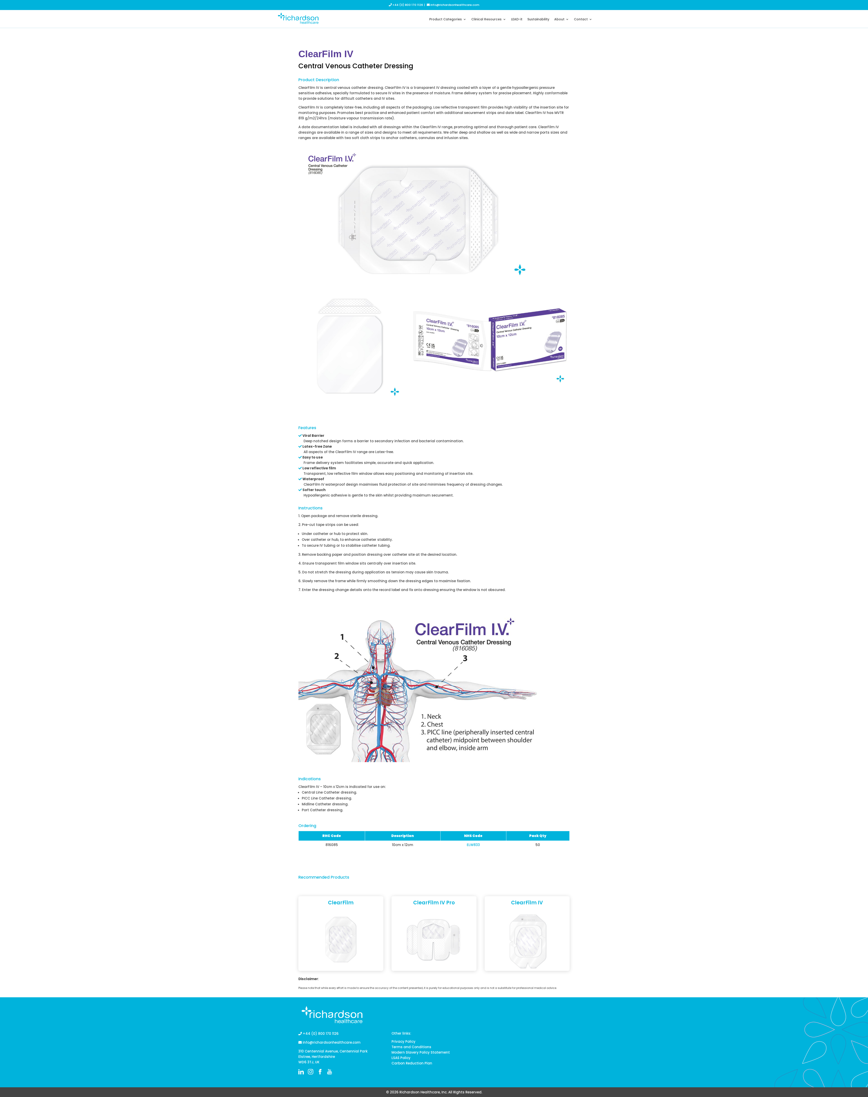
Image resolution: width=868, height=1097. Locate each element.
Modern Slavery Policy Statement (421, 1052)
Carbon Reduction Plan (412, 1063)
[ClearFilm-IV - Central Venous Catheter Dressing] (490, 384)
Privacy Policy (403, 1041)
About (559, 19)
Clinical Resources (486, 19)
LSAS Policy (401, 1057)
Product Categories (445, 19)
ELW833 (473, 844)
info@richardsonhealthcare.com (454, 5)
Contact (581, 19)
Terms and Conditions (411, 1047)
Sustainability (538, 19)
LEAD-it (516, 19)
